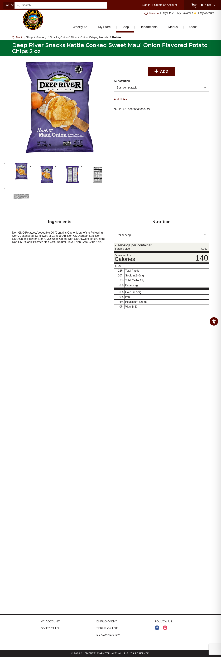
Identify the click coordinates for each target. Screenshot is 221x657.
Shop (29, 37)
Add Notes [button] (120, 99)
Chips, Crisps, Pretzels (94, 37)
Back (18, 37)
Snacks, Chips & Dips (63, 37)
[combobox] (9, 5)
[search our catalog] (18, 5)
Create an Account (165, 4)
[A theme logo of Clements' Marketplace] (33, 23)
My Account (50, 621)
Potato (116, 37)
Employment (106, 621)
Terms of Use (107, 628)
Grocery (41, 37)
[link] (157, 627)
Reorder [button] (154, 13)
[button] (21, 171)
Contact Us (50, 628)
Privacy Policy (108, 635)
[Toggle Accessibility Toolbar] (213, 321)
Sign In (146, 4)
